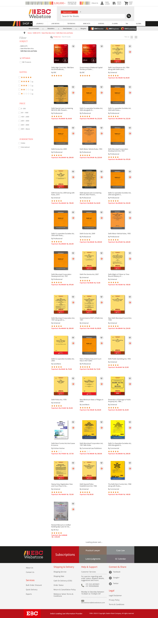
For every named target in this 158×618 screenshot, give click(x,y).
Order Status (58, 585)
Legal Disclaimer (115, 596)
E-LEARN (115, 23)
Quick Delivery (31, 590)
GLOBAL (138, 23)
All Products (26, 58)
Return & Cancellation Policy (65, 590)
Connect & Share (117, 566)
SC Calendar (120, 559)
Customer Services (88, 572)
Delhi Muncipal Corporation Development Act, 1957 (118, 150)
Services (30, 580)
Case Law (120, 550)
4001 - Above (25, 129)
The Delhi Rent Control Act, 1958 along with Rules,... (119, 485)
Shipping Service (60, 572)
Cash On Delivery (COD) (63, 581)
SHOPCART (131, 3)
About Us (29, 568)
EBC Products (26, 62)
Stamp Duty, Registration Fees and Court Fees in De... (62, 485)
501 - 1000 (24, 113)
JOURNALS (40, 23)
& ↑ (32, 81)
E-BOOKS (101, 23)
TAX (127, 23)
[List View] (132, 37)
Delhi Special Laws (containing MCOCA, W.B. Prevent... (62, 109)
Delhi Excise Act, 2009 (59, 149)
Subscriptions (65, 554)
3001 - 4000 (25, 125)
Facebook (116, 572)
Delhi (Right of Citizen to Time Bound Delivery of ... (118, 275)
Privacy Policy (114, 600)
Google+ (116, 578)
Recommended (34, 28)
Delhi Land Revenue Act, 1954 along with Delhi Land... (118, 68)
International (25, 147)
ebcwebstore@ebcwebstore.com (93, 603)
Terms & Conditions (116, 604)
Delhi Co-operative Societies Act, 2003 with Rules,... (119, 109)
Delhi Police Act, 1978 (58, 400)
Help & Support (89, 566)
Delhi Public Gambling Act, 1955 (119, 359)
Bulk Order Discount (34, 585)
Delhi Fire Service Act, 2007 (89, 274)
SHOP (27, 23)
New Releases (67, 28)
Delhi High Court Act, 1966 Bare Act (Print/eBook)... (62, 68)
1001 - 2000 (25, 117)
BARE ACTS (86, 23)
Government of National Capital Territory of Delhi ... (91, 68)
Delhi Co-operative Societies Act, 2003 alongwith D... (91, 109)
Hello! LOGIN (107, 3)
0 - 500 (23, 108)
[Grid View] (137, 37)
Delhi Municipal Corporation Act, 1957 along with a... (63, 319)
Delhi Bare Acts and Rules (64, 33)
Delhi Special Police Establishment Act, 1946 (88, 485)
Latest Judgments (92, 559)
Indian (23, 143)
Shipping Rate (59, 576)
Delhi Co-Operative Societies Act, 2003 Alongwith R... (119, 444)
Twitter (116, 583)
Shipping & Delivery (64, 566)
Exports (29, 594)
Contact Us (30, 572)
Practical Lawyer (93, 550)
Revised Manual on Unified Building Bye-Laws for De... (61, 526)
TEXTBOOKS (71, 23)
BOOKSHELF (119, 3)
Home (30, 33)
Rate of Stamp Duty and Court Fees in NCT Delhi (90, 360)
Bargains (83, 28)
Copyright (102, 613)
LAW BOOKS (55, 23)
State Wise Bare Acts (48, 33)
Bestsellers (51, 28)
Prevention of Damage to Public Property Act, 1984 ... (119, 400)
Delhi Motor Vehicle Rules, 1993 (91, 149)
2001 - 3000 (25, 121)
